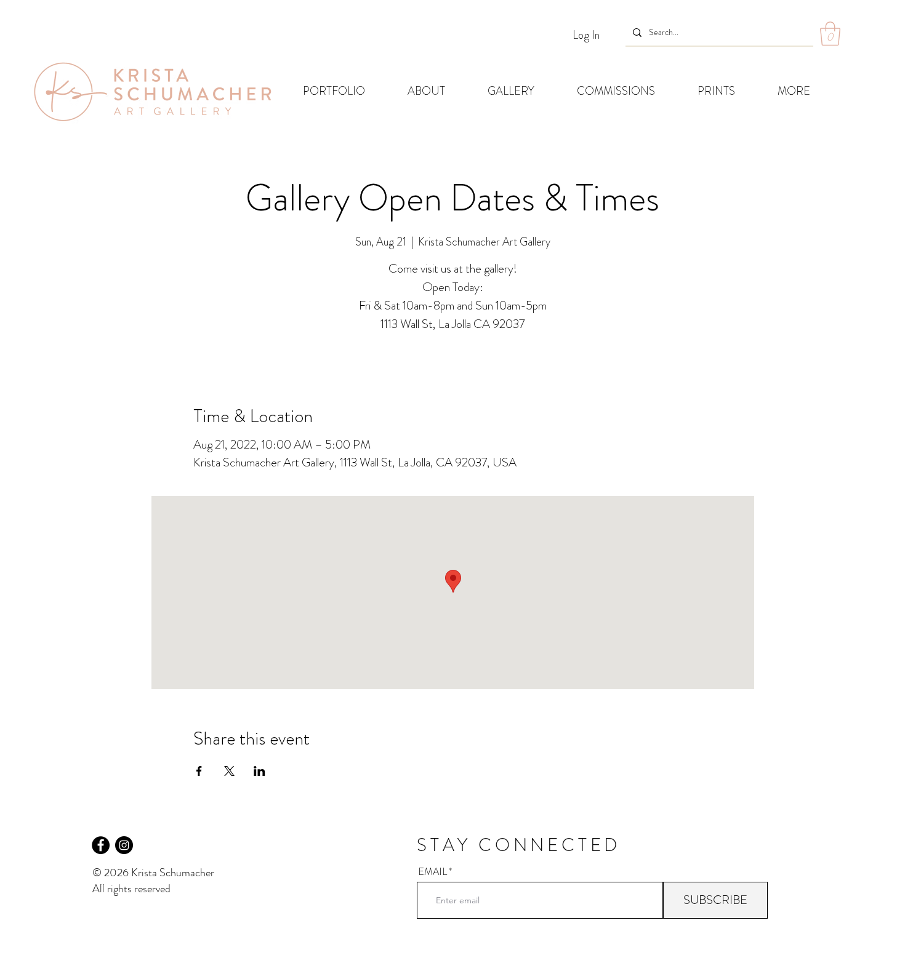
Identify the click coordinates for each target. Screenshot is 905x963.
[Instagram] (124, 845)
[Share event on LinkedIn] (259, 771)
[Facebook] (101, 845)
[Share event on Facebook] (199, 771)
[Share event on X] (229, 771)
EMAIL (432, 872)
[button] (830, 34)
